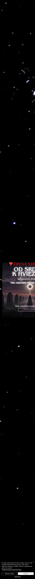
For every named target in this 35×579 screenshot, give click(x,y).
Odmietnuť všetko (9, 573)
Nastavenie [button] (17, 576)
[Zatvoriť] (33, 563)
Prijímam (26, 573)
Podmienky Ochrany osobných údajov (11, 569)
